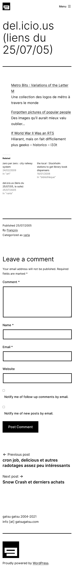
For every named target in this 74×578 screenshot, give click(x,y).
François (12, 230)
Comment (11, 282)
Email (8, 347)
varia (26, 235)
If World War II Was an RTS (32, 133)
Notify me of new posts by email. (28, 413)
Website (9, 369)
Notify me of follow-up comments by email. (36, 397)
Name (8, 325)
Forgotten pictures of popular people (41, 112)
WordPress (40, 563)
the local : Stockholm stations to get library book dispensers (52, 167)
